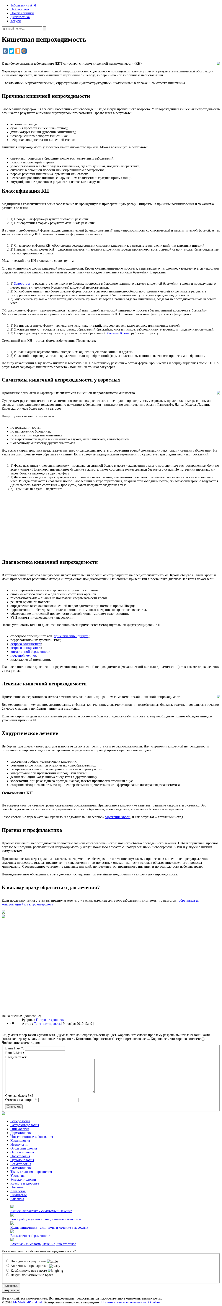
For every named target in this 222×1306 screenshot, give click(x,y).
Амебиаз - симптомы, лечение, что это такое (43, 1244)
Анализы (17, 1199)
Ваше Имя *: (14, 1048)
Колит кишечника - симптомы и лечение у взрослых (49, 1227)
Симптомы (18, 1195)
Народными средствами (28, 1261)
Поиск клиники (22, 13)
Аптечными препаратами (29, 1266)
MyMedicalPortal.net (27, 1302)
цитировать (51, 1023)
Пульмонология (22, 1160)
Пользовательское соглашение (123, 1302)
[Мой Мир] (24, 51)
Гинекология (19, 1129)
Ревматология (20, 1164)
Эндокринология (23, 1179)
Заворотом (22, 283)
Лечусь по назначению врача (31, 1275)
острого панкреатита (25, 648)
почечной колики (23, 655)
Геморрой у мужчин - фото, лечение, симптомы (45, 1219)
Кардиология (20, 1140)
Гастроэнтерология (50, 1020)
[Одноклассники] (17, 51)
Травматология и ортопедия (31, 1171)
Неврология (19, 1144)
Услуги (15, 21)
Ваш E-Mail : (14, 1053)
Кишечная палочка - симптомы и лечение (41, 1211)
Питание (16, 1187)
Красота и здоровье (24, 1183)
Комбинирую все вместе (29, 1270)
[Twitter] (11, 51)
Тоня (37, 1023)
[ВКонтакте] (5, 51)
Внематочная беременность (30, 1235)
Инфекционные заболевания (31, 1136)
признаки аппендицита (71, 636)
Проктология (20, 1156)
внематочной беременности (31, 651)
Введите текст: (16, 1057)
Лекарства (18, 1191)
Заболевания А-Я (23, 5)
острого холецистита (25, 644)
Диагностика (20, 17)
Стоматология (20, 1168)
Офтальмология (22, 1152)
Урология (17, 1175)
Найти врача (19, 9)
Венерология (20, 1121)
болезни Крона (118, 333)
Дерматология (20, 1133)
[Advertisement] (111, 524)
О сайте (154, 1302)
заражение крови (117, 817)
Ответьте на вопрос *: (21, 1100)
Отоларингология (23, 1148)
